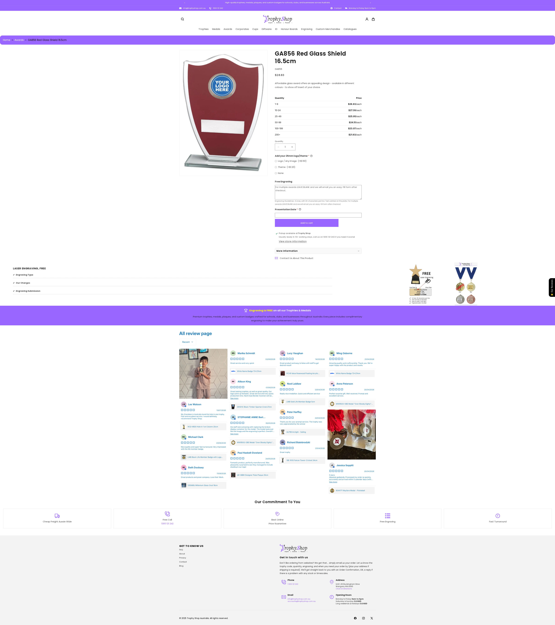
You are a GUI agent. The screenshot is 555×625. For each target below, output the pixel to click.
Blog (181, 565)
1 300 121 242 (293, 584)
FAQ (181, 549)
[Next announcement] (370, 2)
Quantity (279, 141)
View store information (293, 241)
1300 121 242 (218, 8)
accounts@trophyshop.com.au (302, 601)
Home (6, 40)
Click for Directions (344, 588)
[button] (182, 19)
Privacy (182, 557)
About (182, 553)
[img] (188, 410)
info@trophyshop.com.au (194, 8)
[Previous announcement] (184, 2)
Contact (183, 561)
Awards (19, 40)
